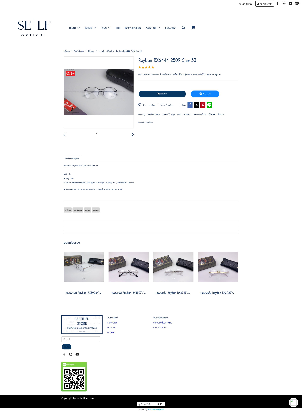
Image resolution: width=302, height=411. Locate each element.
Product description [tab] (72, 158)
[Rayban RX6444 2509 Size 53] (99, 93)
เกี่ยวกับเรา (112, 323)
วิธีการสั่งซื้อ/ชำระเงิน (162, 323)
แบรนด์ (89, 28)
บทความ (111, 327)
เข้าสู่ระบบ (246, 3)
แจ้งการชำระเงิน (133, 28)
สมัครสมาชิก (265, 3)
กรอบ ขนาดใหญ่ (200, 114)
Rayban (221, 114)
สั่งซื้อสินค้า (163, 94)
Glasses (212, 114)
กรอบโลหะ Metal (154, 114)
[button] (293, 402)
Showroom (170, 28)
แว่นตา (73, 28)
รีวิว (118, 28)
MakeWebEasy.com (156, 409)
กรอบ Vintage (169, 114)
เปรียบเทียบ (168, 105)
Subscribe (67, 347)
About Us (151, 28)
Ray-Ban (149, 122)
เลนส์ (104, 28)
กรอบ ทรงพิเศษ (184, 114)
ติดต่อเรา (111, 332)
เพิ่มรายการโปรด (148, 105)
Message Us (207, 94)
